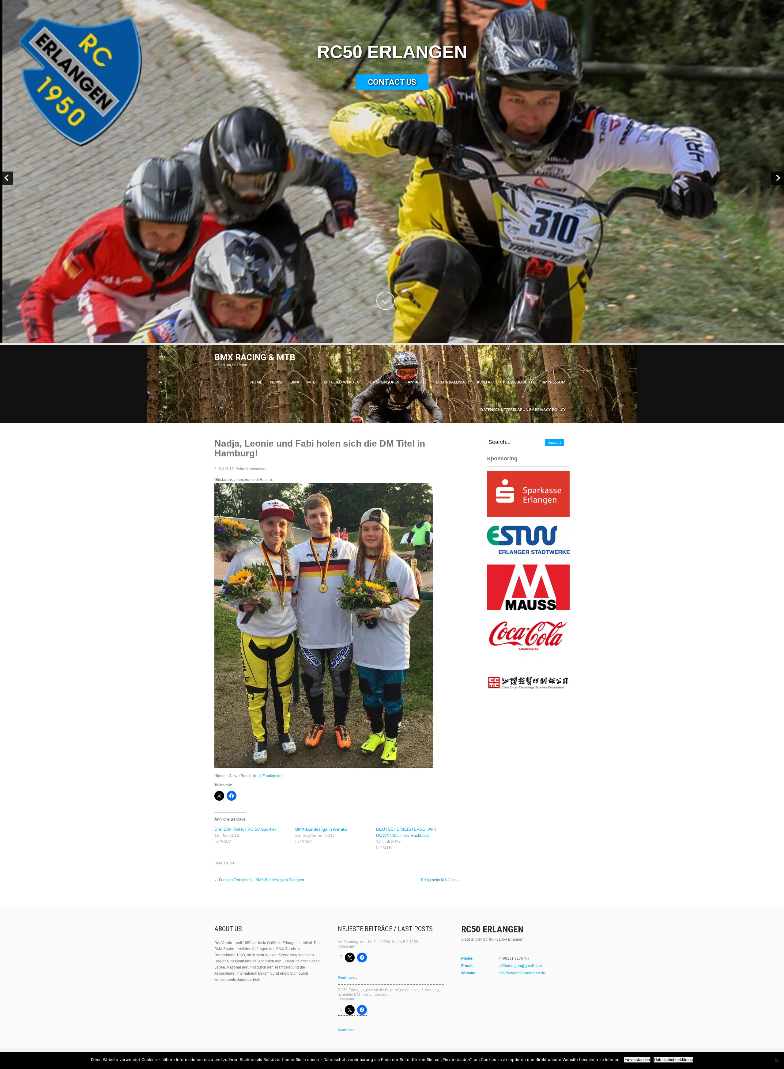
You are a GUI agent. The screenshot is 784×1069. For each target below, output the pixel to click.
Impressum (554, 382)
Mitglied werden (342, 382)
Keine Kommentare (252, 469)
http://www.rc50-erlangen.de (522, 973)
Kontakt (486, 382)
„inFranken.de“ (270, 776)
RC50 (229, 863)
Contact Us (392, 82)
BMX (294, 382)
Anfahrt (417, 382)
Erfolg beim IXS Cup (440, 880)
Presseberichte (519, 382)
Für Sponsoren (384, 382)
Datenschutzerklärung (673, 1059)
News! (276, 382)
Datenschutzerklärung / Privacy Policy (523, 409)
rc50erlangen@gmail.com (520, 966)
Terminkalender (451, 382)
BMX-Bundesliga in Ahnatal (321, 829)
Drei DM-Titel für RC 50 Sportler (245, 829)
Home (256, 382)
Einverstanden (637, 1059)
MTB (311, 382)
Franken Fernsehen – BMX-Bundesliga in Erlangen (259, 880)
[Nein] (776, 1060)
